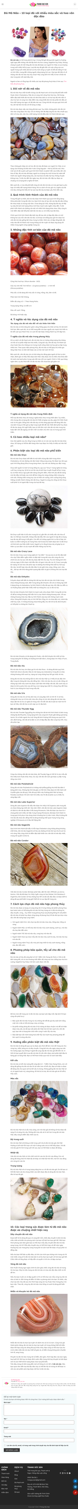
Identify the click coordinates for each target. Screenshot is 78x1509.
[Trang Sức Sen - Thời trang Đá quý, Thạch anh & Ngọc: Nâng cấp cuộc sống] (39, 4)
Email (6, 1427)
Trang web (7, 1436)
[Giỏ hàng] (74, 4)
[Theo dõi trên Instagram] (62, 1473)
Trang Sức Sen (21, 1381)
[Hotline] (76, 1493)
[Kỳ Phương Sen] (6, 1383)
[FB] (76, 1482)
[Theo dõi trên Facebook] (60, 1473)
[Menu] (2, 4)
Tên (5, 1419)
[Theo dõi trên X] (65, 1473)
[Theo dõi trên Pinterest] (69, 1473)
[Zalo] (76, 1487)
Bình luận (7, 1402)
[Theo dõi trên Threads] (67, 1473)
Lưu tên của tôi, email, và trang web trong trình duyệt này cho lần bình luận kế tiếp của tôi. (38, 1445)
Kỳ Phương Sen (15, 1380)
